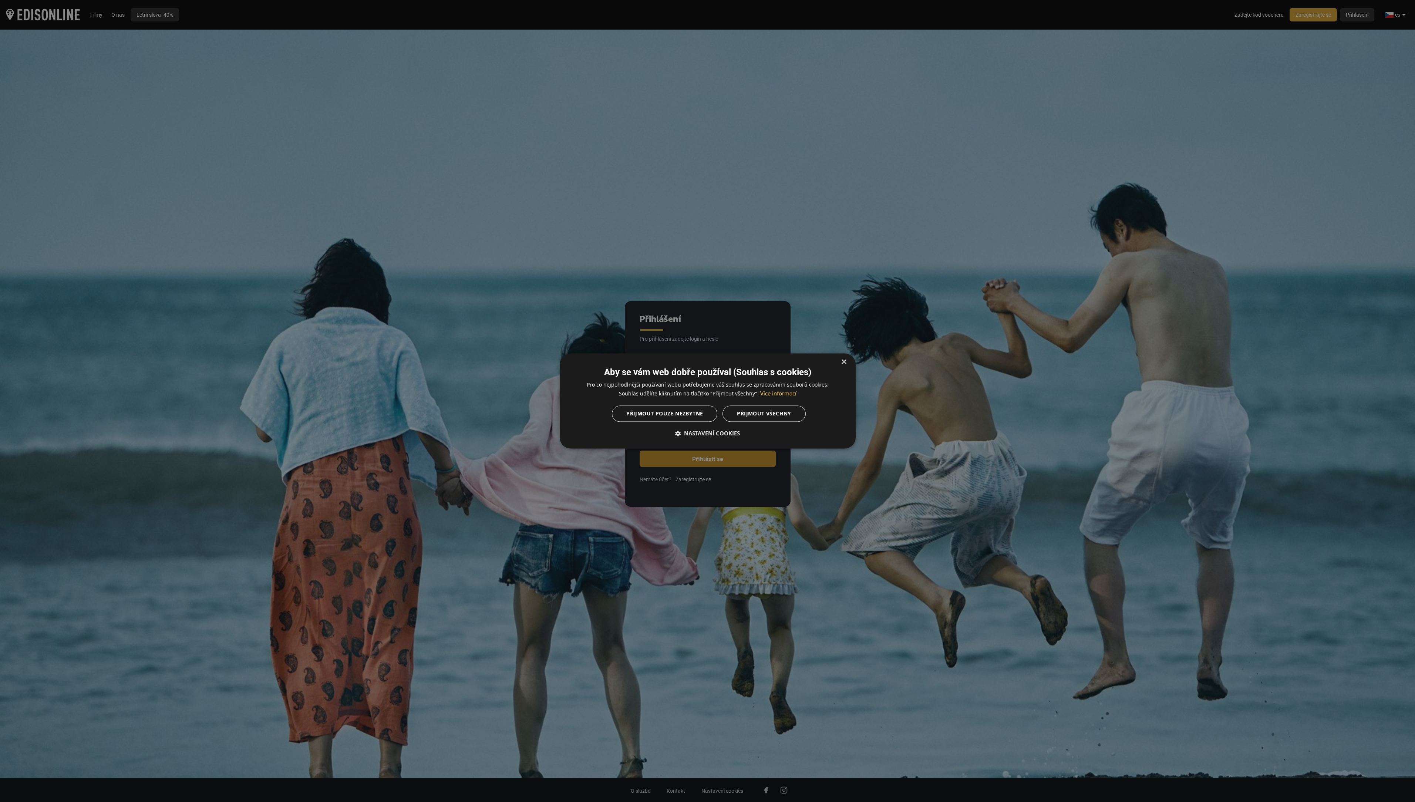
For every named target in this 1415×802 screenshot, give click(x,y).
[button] (707, 433)
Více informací (778, 393)
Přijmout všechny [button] (764, 413)
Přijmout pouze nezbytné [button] (664, 413)
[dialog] (708, 400)
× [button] (843, 362)
